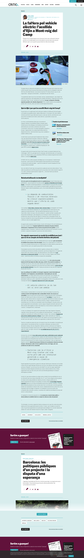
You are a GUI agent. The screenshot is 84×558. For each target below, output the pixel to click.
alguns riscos (35, 147)
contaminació (30, 414)
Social (27, 4)
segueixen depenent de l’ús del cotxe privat (43, 280)
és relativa (49, 297)
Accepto (71, 556)
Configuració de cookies (62, 556)
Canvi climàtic (36, 520)
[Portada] (13, 4)
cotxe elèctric (38, 414)
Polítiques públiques (52, 520)
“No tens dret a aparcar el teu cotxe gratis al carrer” (64, 140)
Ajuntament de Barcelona (26, 520)
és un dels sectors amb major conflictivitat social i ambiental (48, 335)
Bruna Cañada (31, 15)
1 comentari (26, 529)
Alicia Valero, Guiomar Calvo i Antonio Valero (39, 208)
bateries (23, 414)
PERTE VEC (33, 156)
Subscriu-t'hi (72, 1)
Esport (46, 4)
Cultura (52, 4)
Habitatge (44, 520)
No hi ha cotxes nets (63, 132)
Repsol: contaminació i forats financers (63, 125)
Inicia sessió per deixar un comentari (56, 529)
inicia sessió (32, 442)
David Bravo (59, 134)
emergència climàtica (47, 414)
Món (43, 4)
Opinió (23, 10)
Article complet (42, 514)
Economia (57, 4)
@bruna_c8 (31, 19)
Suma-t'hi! (13, 442)
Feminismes (37, 4)
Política (23, 4)
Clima (32, 4)
